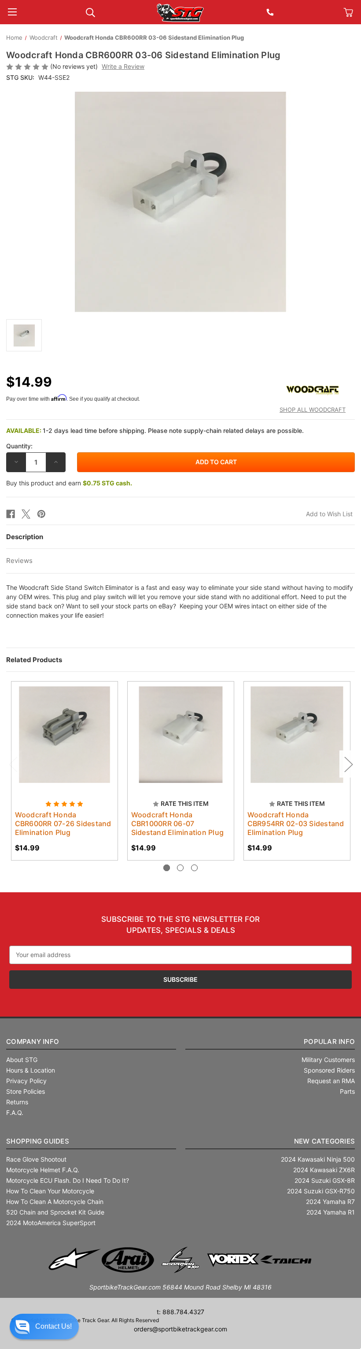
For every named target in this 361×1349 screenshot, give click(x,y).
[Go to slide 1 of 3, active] (166, 868)
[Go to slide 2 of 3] (180, 868)
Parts (347, 1091)
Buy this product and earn (69, 483)
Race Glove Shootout (36, 1159)
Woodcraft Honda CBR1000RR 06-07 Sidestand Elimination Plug (177, 823)
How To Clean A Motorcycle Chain (54, 1201)
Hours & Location (30, 1070)
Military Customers (328, 1059)
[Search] (90, 11)
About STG (21, 1059)
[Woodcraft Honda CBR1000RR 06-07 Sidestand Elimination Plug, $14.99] (181, 734)
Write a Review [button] (123, 66)
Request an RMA (331, 1080)
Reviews (19, 560)
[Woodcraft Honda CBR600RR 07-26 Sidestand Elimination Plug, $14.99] (64, 734)
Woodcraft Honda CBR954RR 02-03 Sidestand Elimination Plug (295, 823)
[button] (44, 1326)
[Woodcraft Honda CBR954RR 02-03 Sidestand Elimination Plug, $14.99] (297, 734)
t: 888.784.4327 (180, 1311)
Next (348, 764)
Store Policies (25, 1091)
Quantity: (19, 446)
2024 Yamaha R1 (330, 1212)
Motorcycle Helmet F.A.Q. (42, 1170)
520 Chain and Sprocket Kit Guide (55, 1212)
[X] (26, 514)
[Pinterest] (41, 514)
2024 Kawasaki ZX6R (324, 1170)
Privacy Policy (26, 1080)
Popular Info (329, 1041)
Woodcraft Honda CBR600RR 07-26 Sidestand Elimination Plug (63, 823)
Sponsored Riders (329, 1070)
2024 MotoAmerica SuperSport (51, 1222)
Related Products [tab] (34, 660)
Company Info (32, 1041)
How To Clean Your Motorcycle (50, 1191)
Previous (13, 764)
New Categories (324, 1141)
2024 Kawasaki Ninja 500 (318, 1159)
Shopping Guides (37, 1141)
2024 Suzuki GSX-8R (325, 1180)
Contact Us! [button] (53, 1326)
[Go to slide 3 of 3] (194, 868)
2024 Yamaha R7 (330, 1201)
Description (24, 537)
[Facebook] (10, 514)
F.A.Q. (14, 1112)
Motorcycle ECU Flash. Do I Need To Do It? (67, 1180)
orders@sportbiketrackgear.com (180, 1329)
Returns (17, 1102)
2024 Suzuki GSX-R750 (321, 1191)
